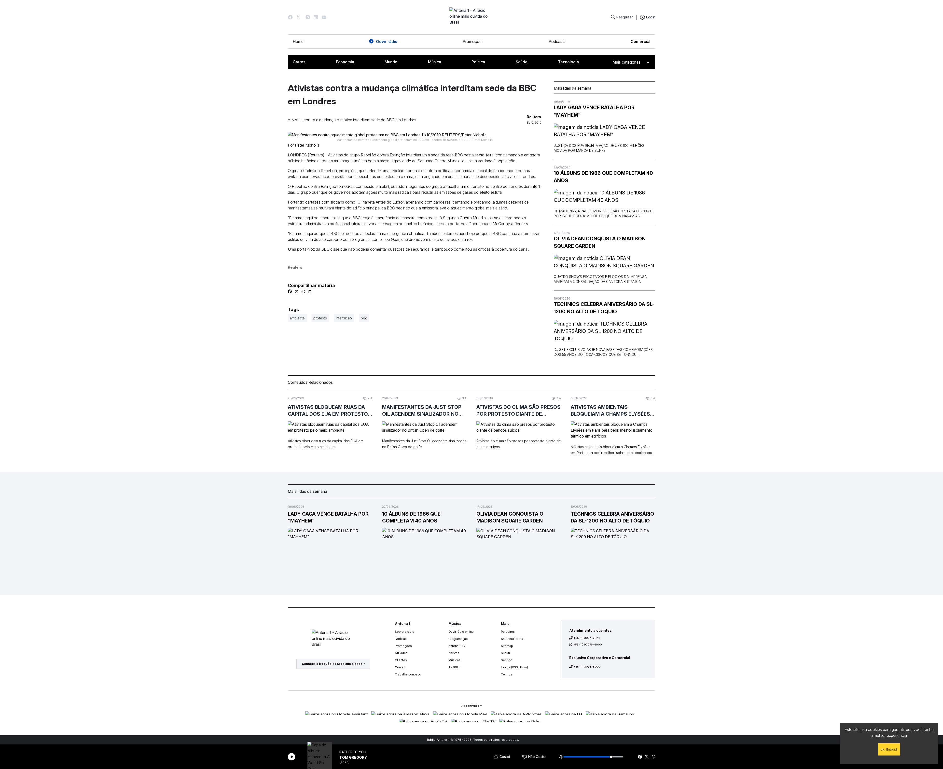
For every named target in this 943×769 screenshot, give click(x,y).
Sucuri (505, 653)
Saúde (521, 61)
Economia (345, 61)
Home (298, 41)
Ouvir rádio (386, 41)
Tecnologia (568, 61)
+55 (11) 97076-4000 (587, 644)
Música (434, 61)
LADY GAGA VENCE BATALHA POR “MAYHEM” (594, 111)
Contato (400, 667)
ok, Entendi (889, 749)
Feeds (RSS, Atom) (514, 667)
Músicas (454, 660)
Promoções (473, 41)
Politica (478, 61)
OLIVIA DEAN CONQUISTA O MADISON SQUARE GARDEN (600, 242)
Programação (458, 639)
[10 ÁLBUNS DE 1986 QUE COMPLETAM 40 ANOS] (604, 196)
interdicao (344, 318)
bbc (364, 318)
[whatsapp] (653, 757)
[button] (290, 17)
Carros (299, 61)
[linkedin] (309, 291)
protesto (320, 318)
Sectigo (506, 660)
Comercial (640, 41)
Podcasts (557, 41)
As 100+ (454, 667)
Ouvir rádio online (461, 631)
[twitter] (647, 757)
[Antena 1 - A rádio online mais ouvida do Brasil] (471, 17)
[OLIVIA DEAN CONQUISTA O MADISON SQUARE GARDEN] (604, 262)
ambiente (297, 318)
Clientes (401, 660)
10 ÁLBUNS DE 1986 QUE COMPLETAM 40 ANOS (603, 176)
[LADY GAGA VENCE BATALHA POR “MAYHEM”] (604, 131)
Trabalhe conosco (408, 674)
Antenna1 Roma (512, 639)
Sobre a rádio (404, 631)
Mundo (391, 61)
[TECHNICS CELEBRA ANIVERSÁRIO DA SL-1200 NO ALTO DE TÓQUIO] (604, 331)
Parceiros (508, 631)
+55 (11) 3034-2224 (587, 638)
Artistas (453, 653)
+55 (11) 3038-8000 (587, 666)
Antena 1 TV (456, 646)
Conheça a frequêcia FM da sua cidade (332, 664)
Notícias (401, 639)
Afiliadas (401, 653)
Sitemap (507, 646)
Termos (506, 674)
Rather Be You (352, 752)
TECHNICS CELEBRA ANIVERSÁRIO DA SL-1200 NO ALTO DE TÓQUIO (604, 308)
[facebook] (640, 757)
